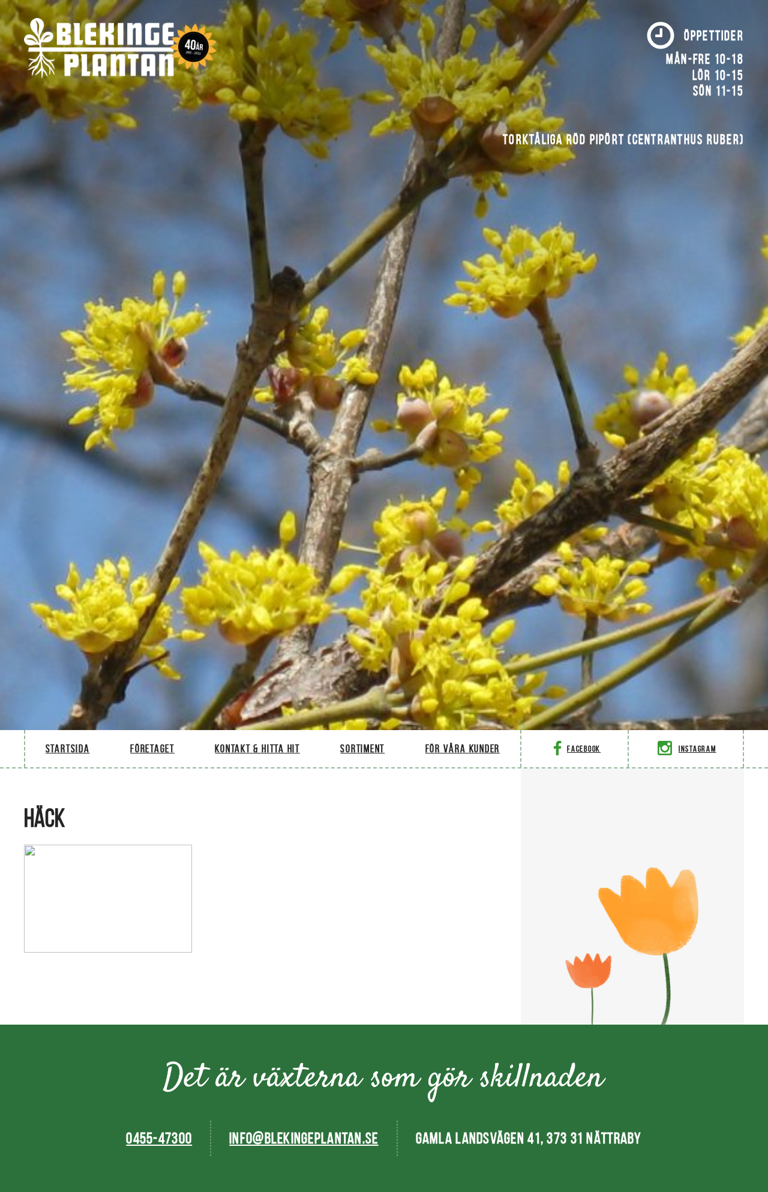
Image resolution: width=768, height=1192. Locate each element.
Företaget (152, 748)
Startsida (68, 748)
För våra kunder (462, 748)
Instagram (697, 748)
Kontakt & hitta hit (257, 748)
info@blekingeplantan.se (303, 1138)
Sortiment (362, 748)
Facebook (584, 748)
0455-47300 (159, 1138)
